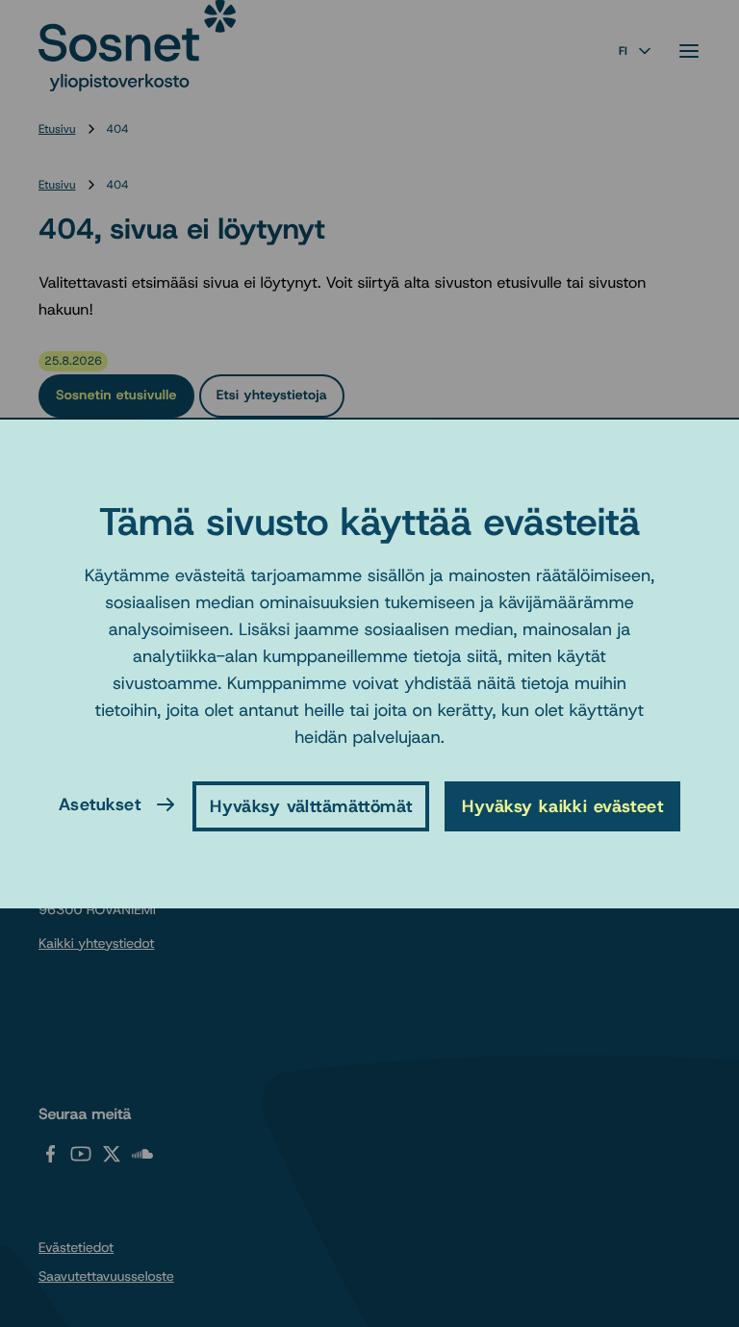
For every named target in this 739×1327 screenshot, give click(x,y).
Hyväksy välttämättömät (311, 806)
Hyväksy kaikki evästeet (562, 806)
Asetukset (99, 804)
